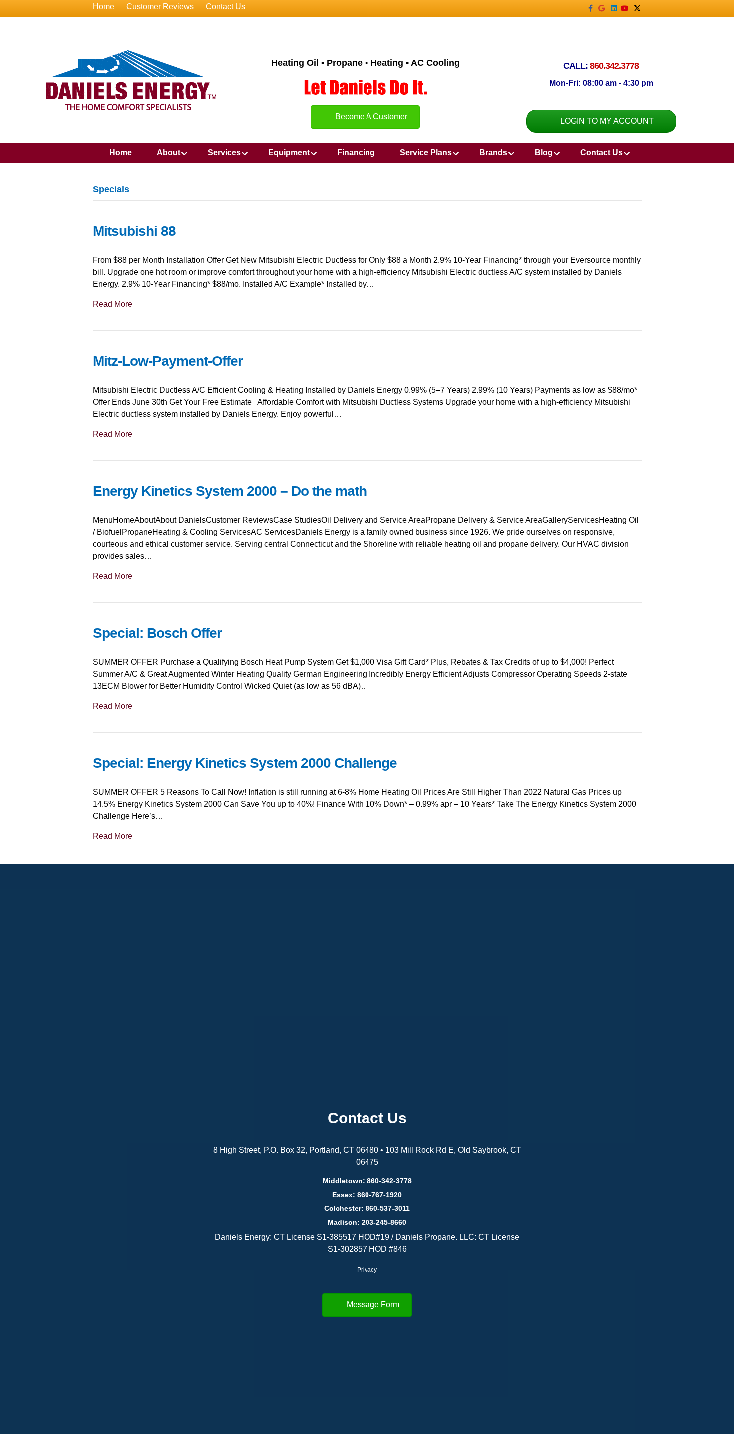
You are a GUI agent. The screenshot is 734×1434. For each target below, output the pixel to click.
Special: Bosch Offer (157, 633)
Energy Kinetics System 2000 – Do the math (230, 491)
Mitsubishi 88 (134, 231)
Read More (112, 304)
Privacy (367, 1269)
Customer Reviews (160, 6)
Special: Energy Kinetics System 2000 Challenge (245, 763)
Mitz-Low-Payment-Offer (168, 361)
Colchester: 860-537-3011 (367, 1208)
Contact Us (225, 6)
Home (103, 6)
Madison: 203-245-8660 (367, 1222)
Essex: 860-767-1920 (367, 1195)
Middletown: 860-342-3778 (367, 1181)
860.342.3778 (614, 66)
